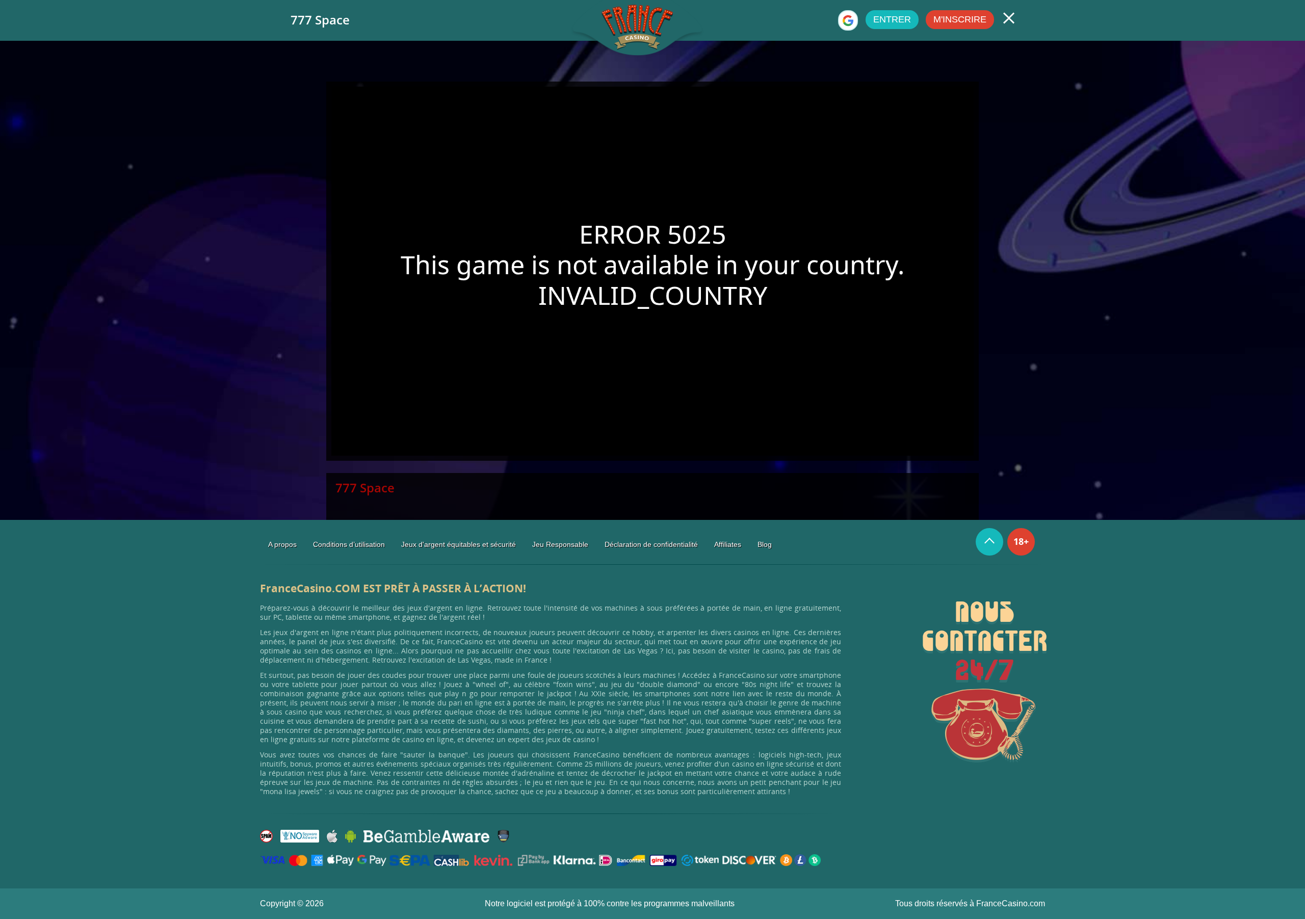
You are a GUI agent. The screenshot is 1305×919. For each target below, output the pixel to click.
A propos (282, 544)
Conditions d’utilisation (349, 544)
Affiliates (727, 544)
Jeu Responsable (560, 544)
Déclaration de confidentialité (651, 544)
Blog (765, 544)
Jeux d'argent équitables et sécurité (458, 544)
